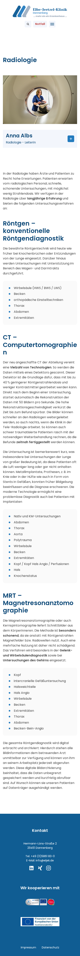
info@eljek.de (45, 860)
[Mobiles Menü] (52, 24)
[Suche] (28, 24)
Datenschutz (50, 947)
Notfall (40, 24)
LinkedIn (31, 868)
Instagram (48, 868)
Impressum (28, 947)
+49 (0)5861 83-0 (43, 856)
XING (40, 868)
